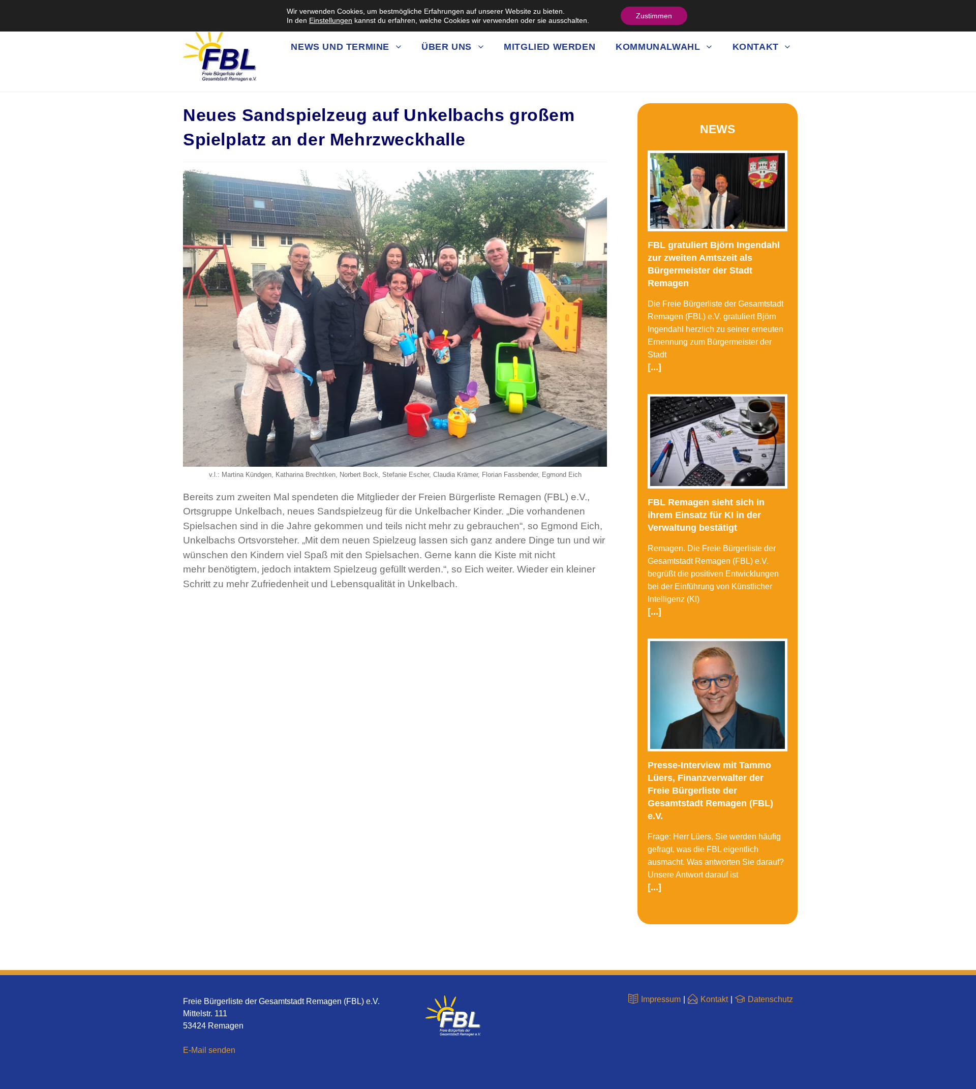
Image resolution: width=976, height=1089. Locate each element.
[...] (654, 367)
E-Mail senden (209, 1050)
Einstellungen (330, 20)
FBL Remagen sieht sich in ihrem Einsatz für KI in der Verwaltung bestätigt (706, 515)
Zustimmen (654, 16)
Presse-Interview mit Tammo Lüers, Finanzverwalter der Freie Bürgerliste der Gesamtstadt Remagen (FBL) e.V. (710, 790)
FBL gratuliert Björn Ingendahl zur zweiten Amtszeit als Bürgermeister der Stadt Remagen (714, 264)
